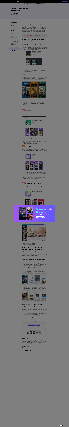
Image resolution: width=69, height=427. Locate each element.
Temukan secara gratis (40, 217)
